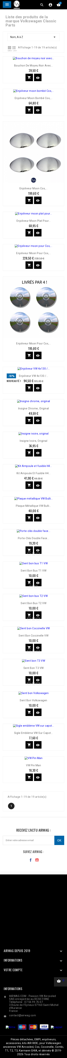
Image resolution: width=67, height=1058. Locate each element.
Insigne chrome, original (33, 408)
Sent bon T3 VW (33, 667)
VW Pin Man (33, 765)
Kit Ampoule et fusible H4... (34, 473)
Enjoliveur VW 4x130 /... (33, 375)
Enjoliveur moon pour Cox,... (33, 253)
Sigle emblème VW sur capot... (33, 732)
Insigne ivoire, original (33, 440)
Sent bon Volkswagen (33, 700)
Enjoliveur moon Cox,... (34, 188)
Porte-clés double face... (33, 538)
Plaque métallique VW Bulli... (33, 505)
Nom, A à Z (33, 37)
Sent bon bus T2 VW (33, 603)
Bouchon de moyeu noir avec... (33, 65)
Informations (13, 989)
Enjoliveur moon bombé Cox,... (33, 98)
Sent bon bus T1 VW (33, 570)
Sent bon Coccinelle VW (33, 635)
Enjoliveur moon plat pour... (34, 220)
